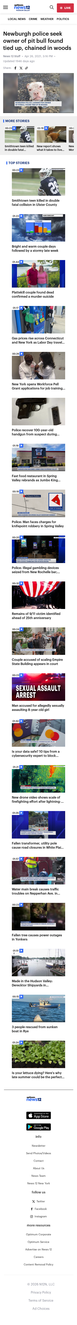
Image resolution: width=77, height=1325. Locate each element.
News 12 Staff (11, 56)
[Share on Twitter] (21, 68)
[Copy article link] (26, 68)
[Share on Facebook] (15, 68)
